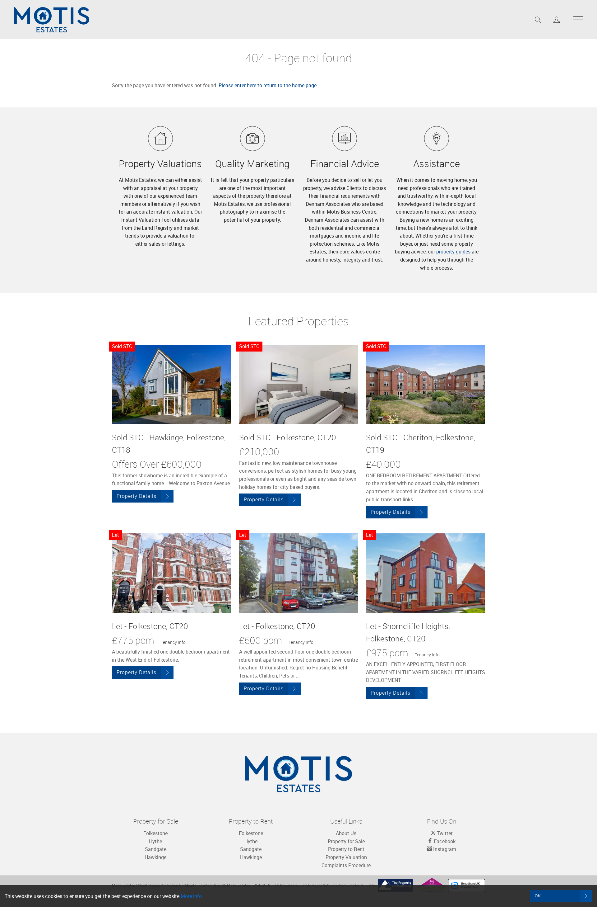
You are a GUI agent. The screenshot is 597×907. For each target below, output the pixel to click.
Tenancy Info (173, 642)
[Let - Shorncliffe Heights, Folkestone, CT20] (425, 573)
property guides (453, 251)
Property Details (136, 496)
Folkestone (155, 833)
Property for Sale (346, 841)
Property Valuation (346, 857)
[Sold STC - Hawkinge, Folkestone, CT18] (171, 384)
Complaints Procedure (346, 865)
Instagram (444, 849)
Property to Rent (346, 849)
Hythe (155, 841)
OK (538, 896)
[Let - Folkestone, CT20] (171, 573)
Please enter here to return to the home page (268, 85)
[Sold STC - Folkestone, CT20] (298, 384)
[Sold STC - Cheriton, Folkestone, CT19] (425, 384)
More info (191, 896)
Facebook (444, 841)
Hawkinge (155, 857)
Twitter (444, 833)
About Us (346, 833)
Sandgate (155, 849)
